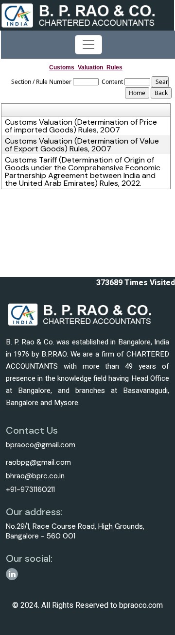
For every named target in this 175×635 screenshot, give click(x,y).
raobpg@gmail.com (38, 462)
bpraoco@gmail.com (40, 445)
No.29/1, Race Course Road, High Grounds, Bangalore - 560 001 (75, 531)
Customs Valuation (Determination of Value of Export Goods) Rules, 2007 (82, 145)
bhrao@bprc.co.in (35, 476)
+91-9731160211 (30, 489)
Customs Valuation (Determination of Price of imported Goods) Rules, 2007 (81, 126)
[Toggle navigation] (88, 44)
